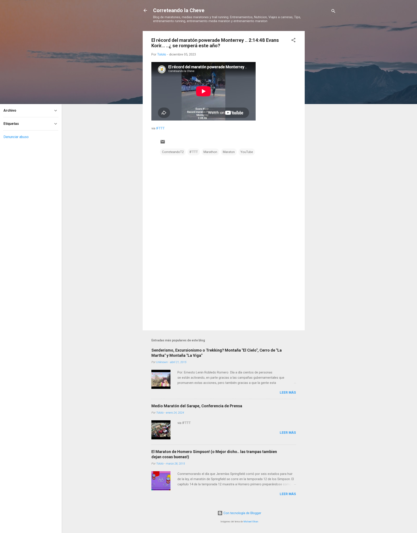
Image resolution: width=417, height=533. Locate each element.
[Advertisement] (322, 96)
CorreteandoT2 (173, 152)
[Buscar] (333, 11)
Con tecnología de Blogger (242, 513)
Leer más (288, 392)
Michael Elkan (250, 521)
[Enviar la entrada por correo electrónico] (162, 143)
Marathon (210, 152)
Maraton (229, 152)
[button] (293, 40)
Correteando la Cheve (178, 10)
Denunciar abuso (16, 137)
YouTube (246, 152)
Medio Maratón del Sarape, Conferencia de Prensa (196, 406)
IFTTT (160, 128)
